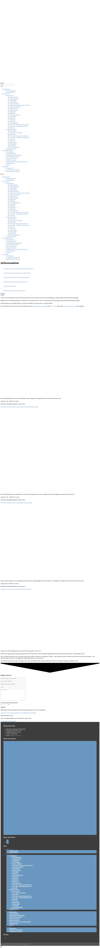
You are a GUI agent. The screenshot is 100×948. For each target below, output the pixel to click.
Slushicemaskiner (14, 99)
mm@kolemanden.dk (15, 735)
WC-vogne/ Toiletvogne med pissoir (19, 124)
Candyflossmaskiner (14, 107)
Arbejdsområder (8, 150)
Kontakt (6, 166)
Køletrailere (12, 134)
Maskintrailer (13, 142)
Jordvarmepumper (11, 153)
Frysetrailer (12, 145)
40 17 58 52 (53, 306)
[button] (50, 174)
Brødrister (12, 118)
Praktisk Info (10, 168)
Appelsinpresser (13, 110)
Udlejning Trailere (11, 129)
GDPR (34, 713)
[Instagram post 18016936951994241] (50, 787)
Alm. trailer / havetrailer (15, 132)
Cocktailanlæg (13, 102)
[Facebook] (7, 842)
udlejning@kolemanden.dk (39, 306)
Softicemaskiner (13, 97)
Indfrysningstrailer (14, 147)
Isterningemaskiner (14, 115)
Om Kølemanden (11, 91)
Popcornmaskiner (14, 103)
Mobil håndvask (13, 123)
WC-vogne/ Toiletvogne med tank (18, 126)
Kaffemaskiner (13, 108)
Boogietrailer (13, 144)
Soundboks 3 (13, 120)
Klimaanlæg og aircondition (14, 155)
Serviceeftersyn (10, 163)
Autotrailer (12, 140)
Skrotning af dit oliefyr (12, 157)
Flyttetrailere (12, 131)
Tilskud (8, 165)
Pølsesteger (12, 116)
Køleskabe (12, 113)
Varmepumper (10, 152)
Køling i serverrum (11, 160)
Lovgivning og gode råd (12, 169)
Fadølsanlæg (12, 100)
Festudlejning (10, 95)
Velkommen (7, 89)
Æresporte (12, 121)
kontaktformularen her (69, 306)
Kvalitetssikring (10, 92)
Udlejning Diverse (11, 149)
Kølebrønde (12, 111)
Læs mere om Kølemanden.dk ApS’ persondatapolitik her (16, 713)
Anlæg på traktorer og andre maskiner (17, 161)
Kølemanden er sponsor (13, 171)
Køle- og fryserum (11, 158)
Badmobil (12, 128)
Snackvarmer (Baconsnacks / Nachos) (19, 105)
